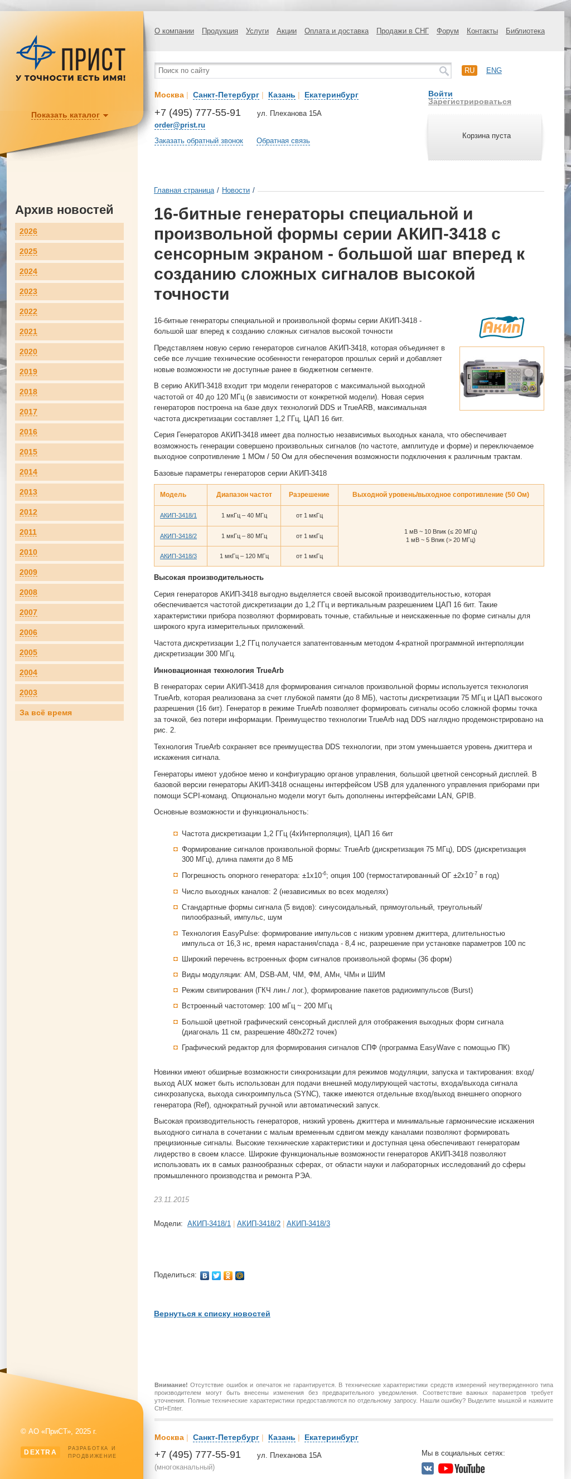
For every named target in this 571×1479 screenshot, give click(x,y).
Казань (282, 94)
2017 (28, 412)
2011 (28, 532)
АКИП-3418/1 (178, 515)
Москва (169, 94)
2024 (28, 271)
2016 (28, 432)
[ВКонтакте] (205, 1275)
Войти (440, 93)
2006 (28, 632)
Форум (448, 31)
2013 (28, 492)
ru (469, 70)
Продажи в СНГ (402, 31)
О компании (174, 31)
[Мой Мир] (240, 1275)
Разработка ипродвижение (70, 1452)
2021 (28, 332)
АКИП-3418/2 (178, 536)
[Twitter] (216, 1275)
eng (494, 70)
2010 (28, 552)
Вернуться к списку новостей (212, 1313)
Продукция (220, 31)
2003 (28, 693)
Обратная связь (283, 140)
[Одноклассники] (228, 1275)
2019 (28, 372)
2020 (28, 352)
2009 (28, 572)
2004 (28, 672)
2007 (28, 612)
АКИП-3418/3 (178, 556)
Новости (236, 190)
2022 (28, 311)
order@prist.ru (179, 125)
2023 (28, 291)
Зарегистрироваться (469, 101)
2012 (28, 512)
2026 (28, 231)
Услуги (257, 31)
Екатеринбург (331, 94)
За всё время (46, 712)
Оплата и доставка (336, 31)
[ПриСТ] (71, 79)
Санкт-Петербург (226, 94)
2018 (28, 392)
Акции (287, 31)
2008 (28, 592)
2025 (28, 251)
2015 (28, 452)
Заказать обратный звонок (198, 140)
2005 (28, 652)
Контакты (482, 31)
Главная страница (184, 190)
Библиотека (525, 31)
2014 (28, 472)
